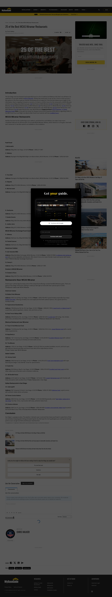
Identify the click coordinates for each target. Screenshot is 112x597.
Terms (58, 244)
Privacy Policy (64, 244)
